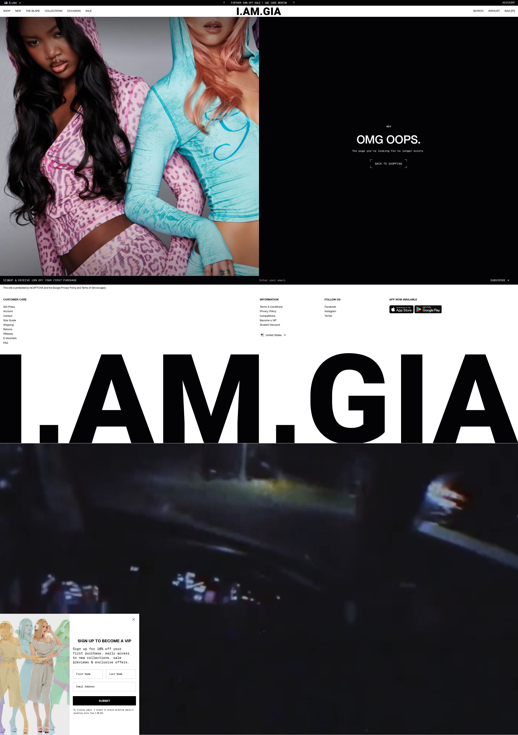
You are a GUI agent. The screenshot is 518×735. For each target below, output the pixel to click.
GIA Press (9, 307)
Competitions (267, 316)
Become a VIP (268, 320)
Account (508, 2)
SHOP (6, 11)
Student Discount (270, 325)
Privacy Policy (268, 311)
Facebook (330, 307)
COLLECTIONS (53, 11)
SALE (88, 11)
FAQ (5, 343)
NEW (18, 11)
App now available (403, 299)
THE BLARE (33, 11)
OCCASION (74, 11)
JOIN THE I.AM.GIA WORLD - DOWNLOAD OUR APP (259, 2)
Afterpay (8, 334)
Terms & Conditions (271, 307)
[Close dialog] (133, 619)
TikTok (328, 316)
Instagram (330, 311)
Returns (7, 329)
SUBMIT (104, 701)
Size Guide (9, 320)
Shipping (8, 325)
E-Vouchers (10, 338)
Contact (7, 316)
